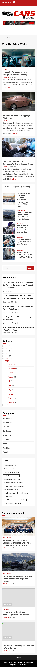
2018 (6, 405)
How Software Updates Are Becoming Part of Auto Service (9, 228)
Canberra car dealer (10, 465)
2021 (6, 356)
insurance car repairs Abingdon (14, 486)
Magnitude (13, 665)
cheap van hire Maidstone (12, 479)
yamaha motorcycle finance (12, 503)
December (12, 364)
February (11, 398)
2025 (6, 348)
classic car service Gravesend (13, 483)
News (5, 443)
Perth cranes (24, 493)
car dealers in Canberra (11, 476)
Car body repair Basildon (11, 472)
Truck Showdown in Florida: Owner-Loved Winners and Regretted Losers (9, 215)
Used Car (6, 448)
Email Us (18, 658)
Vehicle (5, 69)
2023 (6, 351)
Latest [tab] (6, 187)
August (10, 377)
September (12, 373)
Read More (6, 87)
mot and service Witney (11, 489)
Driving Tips (7, 435)
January (11, 402)
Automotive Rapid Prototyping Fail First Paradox (18, 101)
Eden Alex (6, 77)
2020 (6, 358)
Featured (6, 439)
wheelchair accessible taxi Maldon (14, 500)
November (12, 368)
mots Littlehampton (10, 493)
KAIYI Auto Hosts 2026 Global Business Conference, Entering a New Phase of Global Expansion (9, 199)
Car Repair (20, 223)
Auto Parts (7, 418)
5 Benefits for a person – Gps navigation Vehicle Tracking (18, 58)
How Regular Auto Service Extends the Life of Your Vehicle (9, 254)
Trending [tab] (26, 187)
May (9, 390)
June (9, 385)
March (10, 394)
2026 (6, 346)
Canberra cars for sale (11, 469)
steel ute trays (8, 496)
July (9, 381)
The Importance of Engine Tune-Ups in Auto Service (9, 241)
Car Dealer (7, 427)
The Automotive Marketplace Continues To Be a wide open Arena (18, 147)
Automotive (7, 113)
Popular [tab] (15, 187)
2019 (7, 361)
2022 (6, 353)
